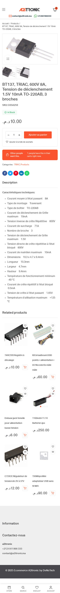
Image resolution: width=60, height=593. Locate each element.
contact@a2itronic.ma (22, 16)
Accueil (5, 24)
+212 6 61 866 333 (12, 549)
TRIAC (17, 165)
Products (15, 24)
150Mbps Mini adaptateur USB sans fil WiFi (42, 481)
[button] (8, 59)
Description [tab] (9, 182)
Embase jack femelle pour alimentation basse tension (15, 423)
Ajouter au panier (25, 367)
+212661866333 (44, 16)
